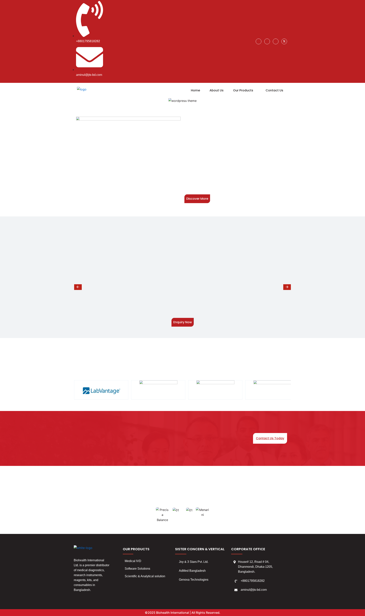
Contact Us (274, 90)
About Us (216, 90)
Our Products (243, 90)
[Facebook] (258, 41)
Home (195, 90)
